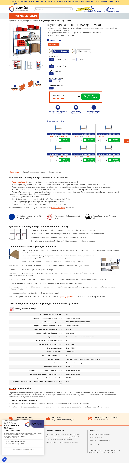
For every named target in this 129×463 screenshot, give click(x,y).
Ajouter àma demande (90, 97)
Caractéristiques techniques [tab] (34, 172)
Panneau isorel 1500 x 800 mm (83, 154)
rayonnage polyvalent (67, 296)
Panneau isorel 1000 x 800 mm (59, 154)
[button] (23, 309)
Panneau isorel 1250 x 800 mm (108, 154)
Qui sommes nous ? (6, 414)
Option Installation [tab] (56, 172)
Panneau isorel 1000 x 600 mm (59, 134)
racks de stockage (58, 208)
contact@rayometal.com (102, 440)
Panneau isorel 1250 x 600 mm (83, 134)
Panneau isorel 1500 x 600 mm (108, 134)
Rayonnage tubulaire (20, 182)
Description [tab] (14, 172)
